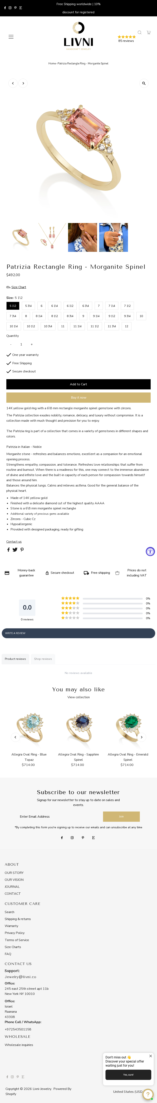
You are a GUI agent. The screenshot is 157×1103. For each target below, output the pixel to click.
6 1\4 (54, 306)
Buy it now (78, 397)
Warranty (11, 926)
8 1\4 (39, 316)
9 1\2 (112, 316)
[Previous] (13, 83)
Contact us (14, 541)
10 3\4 (48, 326)
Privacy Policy (15, 933)
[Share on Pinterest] (22, 550)
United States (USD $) (130, 1092)
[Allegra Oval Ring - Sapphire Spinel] (78, 727)
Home (52, 63)
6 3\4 (85, 306)
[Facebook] (5, 8)
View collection (78, 697)
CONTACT (13, 893)
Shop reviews (43, 659)
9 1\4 (96, 316)
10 (141, 316)
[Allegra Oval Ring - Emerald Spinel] (128, 727)
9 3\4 (127, 316)
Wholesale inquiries (19, 1045)
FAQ (8, 954)
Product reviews (15, 659)
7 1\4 (112, 306)
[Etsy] (20, 8)
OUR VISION (14, 880)
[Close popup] (150, 1056)
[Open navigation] (23, 37)
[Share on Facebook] (8, 550)
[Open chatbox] (148, 1094)
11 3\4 (112, 326)
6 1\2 (70, 306)
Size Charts (13, 947)
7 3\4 (13, 316)
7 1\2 (127, 306)
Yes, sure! (128, 1074)
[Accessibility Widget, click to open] (150, 551)
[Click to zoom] (144, 83)
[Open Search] (140, 32)
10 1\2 (31, 326)
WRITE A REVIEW (15, 633)
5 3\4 (28, 306)
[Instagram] (10, 8)
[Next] (23, 83)
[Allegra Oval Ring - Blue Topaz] (29, 727)
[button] (134, 39)
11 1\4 (77, 326)
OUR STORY (14, 873)
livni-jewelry (42, 1089)
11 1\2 (95, 326)
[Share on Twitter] (15, 550)
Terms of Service (17, 940)
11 (62, 326)
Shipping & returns (18, 919)
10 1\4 (14, 326)
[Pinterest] (15, 8)
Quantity (12, 336)
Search (9, 912)
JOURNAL (12, 886)
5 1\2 (13, 306)
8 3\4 (70, 316)
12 (126, 326)
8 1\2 (54, 316)
